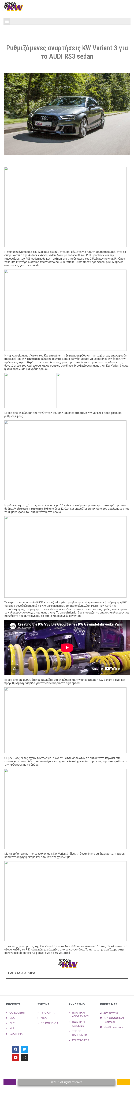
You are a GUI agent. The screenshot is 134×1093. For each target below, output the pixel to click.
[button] (6, 21)
